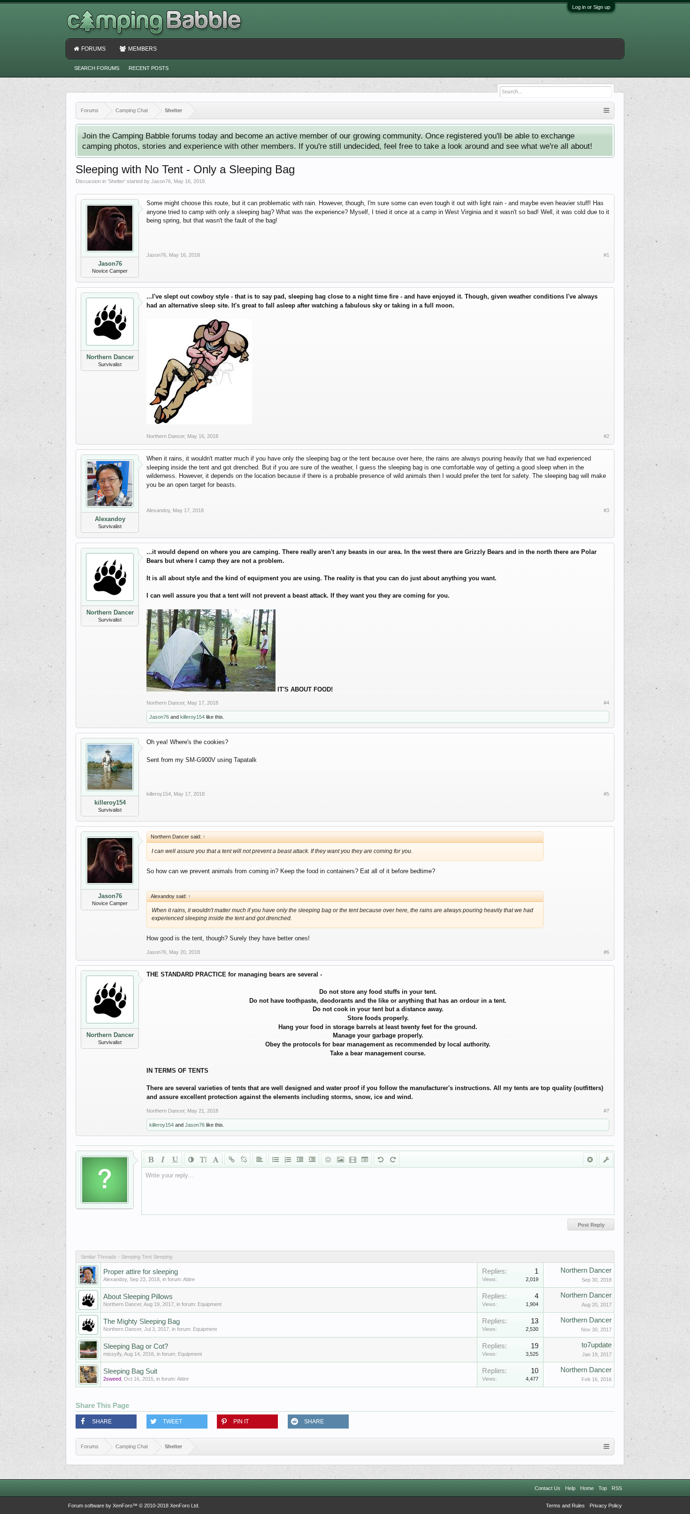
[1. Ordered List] (287, 1159)
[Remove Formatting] (590, 1159)
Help (570, 1488)
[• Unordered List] (275, 1159)
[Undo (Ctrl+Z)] (380, 1159)
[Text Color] (191, 1159)
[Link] (231, 1159)
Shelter (116, 181)
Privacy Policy (606, 1505)
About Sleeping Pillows (138, 1296)
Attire (189, 1279)
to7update (597, 1345)
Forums (93, 49)
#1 (606, 255)
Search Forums (96, 68)
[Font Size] (203, 1159)
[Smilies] (328, 1159)
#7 (606, 1111)
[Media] (352, 1159)
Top (602, 1488)
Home (587, 1488)
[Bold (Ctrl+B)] (150, 1159)
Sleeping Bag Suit (130, 1371)
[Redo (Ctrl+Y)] (393, 1159)
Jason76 (161, 181)
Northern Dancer (110, 357)
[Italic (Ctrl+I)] (163, 1159)
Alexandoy (110, 519)
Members (142, 49)
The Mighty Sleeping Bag (141, 1321)
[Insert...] (364, 1159)
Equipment (210, 1304)
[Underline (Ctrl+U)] (175, 1159)
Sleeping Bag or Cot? (135, 1346)
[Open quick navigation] (606, 110)
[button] (106, 1421)
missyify (112, 1354)
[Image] (340, 1159)
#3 (606, 510)
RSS (617, 1488)
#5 (606, 794)
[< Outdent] (300, 1159)
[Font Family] (215, 1159)
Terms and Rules (565, 1505)
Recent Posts (149, 68)
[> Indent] (312, 1159)
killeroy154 (192, 717)
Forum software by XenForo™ (133, 1505)
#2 (606, 436)
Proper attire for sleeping (140, 1272)
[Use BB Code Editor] (606, 1159)
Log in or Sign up (591, 7)
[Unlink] (243, 1159)
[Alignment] (259, 1159)
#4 (606, 703)
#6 (606, 952)
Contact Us (547, 1488)
